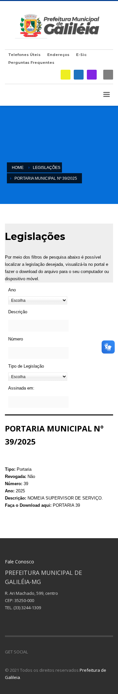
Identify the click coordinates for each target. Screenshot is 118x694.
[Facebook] (79, 75)
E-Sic (81, 54)
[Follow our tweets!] (43, 652)
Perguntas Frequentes (31, 62)
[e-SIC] (65, 75)
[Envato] (62, 652)
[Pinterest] (52, 652)
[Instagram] (92, 75)
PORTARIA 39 (66, 505)
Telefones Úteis (24, 54)
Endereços (58, 54)
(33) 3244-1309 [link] (27, 608)
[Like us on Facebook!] (33, 652)
